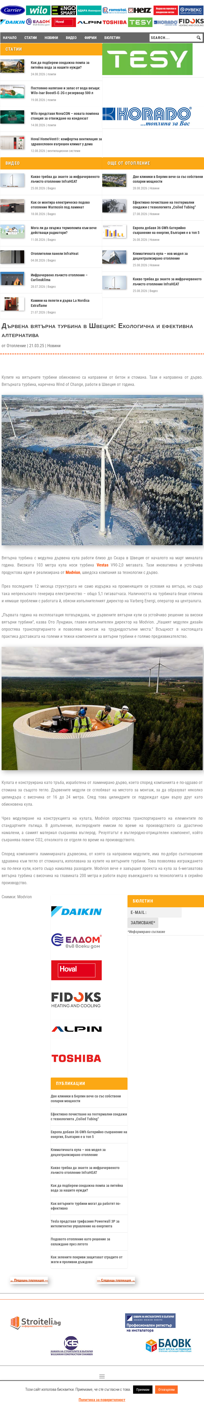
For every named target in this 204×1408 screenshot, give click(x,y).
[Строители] (35, 1331)
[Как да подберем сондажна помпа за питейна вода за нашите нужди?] (12, 66)
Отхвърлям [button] (166, 1390)
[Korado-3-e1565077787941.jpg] (166, 25)
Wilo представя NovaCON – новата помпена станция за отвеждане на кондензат (65, 115)
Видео (52, 188)
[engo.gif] (64, 13)
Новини (154, 188)
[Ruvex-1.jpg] (191, 13)
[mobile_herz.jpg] (140, 13)
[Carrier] (13, 13)
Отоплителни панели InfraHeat (54, 253)
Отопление (16, 345)
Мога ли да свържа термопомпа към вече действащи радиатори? (64, 230)
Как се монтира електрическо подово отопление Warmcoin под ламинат (60, 204)
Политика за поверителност (102, 1399)
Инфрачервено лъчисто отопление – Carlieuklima (59, 277)
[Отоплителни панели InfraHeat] (12, 257)
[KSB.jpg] (71, 1354)
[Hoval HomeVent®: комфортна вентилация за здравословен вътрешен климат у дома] (12, 142)
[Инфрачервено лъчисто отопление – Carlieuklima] (12, 278)
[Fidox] (191, 25)
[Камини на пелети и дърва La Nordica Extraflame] (12, 304)
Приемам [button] (142, 1390)
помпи (52, 74)
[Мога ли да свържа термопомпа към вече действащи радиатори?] (12, 231)
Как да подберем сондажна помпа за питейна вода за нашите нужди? (60, 64)
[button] (199, 38)
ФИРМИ (90, 38)
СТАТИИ (30, 38)
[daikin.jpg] (13, 25)
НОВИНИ (51, 38)
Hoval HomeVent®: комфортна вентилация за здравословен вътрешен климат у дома (66, 141)
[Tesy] (140, 25)
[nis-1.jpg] (150, 1331)
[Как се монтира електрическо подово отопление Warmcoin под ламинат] (12, 205)
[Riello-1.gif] (166, 13)
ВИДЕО (71, 38)
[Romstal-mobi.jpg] (115, 13)
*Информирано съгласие (146, 932)
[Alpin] (89, 25)
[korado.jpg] (147, 125)
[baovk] (168, 1354)
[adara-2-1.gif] (89, 13)
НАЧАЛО (9, 38)
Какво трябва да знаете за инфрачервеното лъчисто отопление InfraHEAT (65, 179)
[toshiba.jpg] (115, 25)
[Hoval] (64, 25)
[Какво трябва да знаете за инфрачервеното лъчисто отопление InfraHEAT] (12, 180)
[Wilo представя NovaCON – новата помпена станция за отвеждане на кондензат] (12, 117)
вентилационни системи (64, 151)
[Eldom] (38, 25)
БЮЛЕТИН (112, 38)
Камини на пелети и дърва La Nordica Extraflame (60, 302)
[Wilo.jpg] (38, 13)
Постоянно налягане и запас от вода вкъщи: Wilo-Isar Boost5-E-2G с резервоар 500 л (65, 90)
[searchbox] (176, 38)
